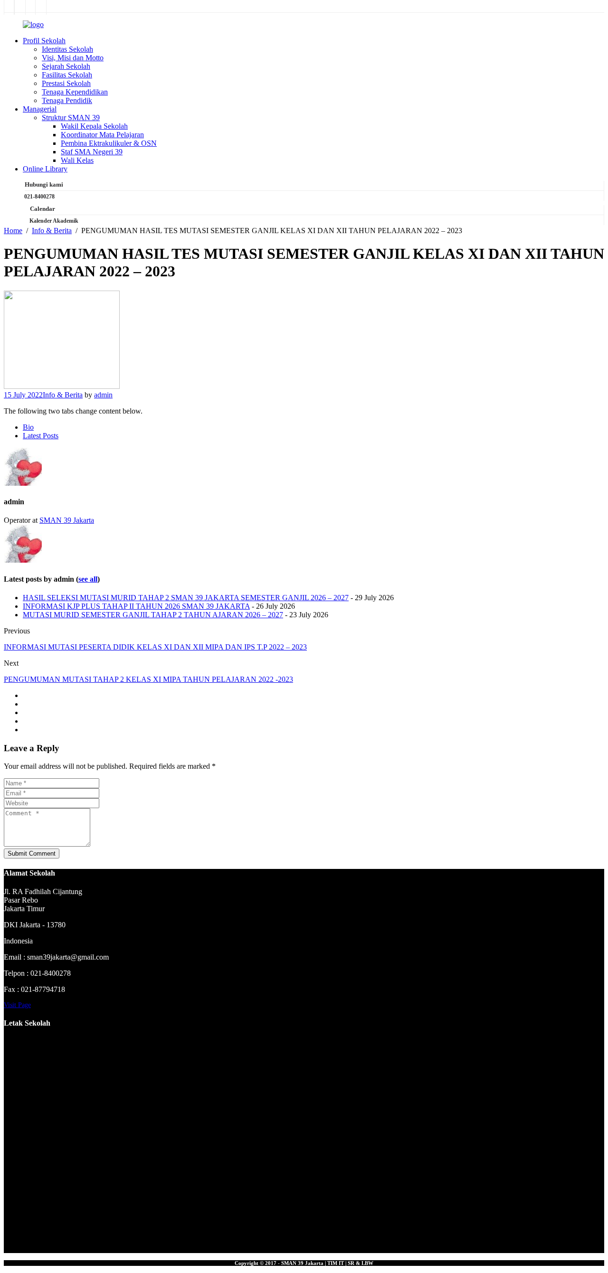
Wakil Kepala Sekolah (94, 126)
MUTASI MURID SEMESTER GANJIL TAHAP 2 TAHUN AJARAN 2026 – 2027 (153, 615)
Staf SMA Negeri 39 (92, 152)
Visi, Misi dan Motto (73, 58)
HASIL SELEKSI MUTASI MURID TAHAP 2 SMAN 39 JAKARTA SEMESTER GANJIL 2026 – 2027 (186, 598)
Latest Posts (40, 436)
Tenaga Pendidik (67, 100)
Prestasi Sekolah (66, 83)
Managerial (40, 109)
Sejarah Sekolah (66, 66)
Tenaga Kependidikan (75, 92)
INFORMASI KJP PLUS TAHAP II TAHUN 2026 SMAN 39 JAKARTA (136, 606)
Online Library (45, 169)
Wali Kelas (77, 160)
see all (87, 579)
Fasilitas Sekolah (67, 75)
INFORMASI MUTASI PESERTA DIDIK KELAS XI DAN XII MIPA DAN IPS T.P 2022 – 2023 (155, 647)
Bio (28, 427)
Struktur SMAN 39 (71, 117)
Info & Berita (63, 395)
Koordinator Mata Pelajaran (102, 135)
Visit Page (17, 1005)
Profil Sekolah (44, 41)
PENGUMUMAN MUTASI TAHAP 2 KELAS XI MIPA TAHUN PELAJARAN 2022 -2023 (148, 679)
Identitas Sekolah (67, 49)
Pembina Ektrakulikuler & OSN (109, 143)
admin (103, 395)
